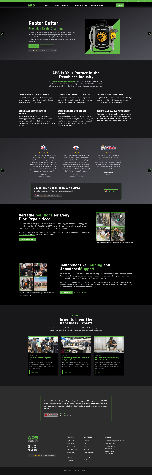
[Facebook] (29, 446)
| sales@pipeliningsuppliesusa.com (143, 1)
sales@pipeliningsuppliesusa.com (114, 441)
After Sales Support (80, 292)
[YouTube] (35, 450)
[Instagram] (35, 446)
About (57, 5)
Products (47, 5)
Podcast (86, 441)
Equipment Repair (97, 5)
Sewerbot (70, 460)
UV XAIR (69, 458)
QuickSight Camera (72, 449)
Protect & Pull (71, 446)
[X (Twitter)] (32, 446)
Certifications (65, 292)
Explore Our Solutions (28, 239)
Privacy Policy (73, 471)
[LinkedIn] (29, 450)
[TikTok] (32, 450)
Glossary (86, 449)
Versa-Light (70, 455)
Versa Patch (70, 443)
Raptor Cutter (71, 441)
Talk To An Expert (47, 46)
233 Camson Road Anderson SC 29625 (110, 447)
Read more (34, 372)
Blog (85, 443)
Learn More (33, 46)
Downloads (87, 455)
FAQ (85, 446)
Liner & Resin (70, 452)
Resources (65, 5)
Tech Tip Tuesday (89, 452)
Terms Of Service (83, 471)
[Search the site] (113, 5)
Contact (120, 5)
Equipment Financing (87, 459)
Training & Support (80, 5)
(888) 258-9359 (131, 1)
